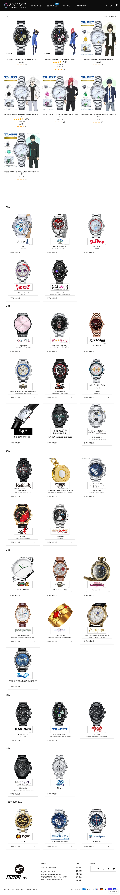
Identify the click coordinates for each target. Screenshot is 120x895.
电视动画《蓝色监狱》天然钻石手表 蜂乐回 (98, 59)
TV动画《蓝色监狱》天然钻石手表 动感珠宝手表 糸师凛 (21, 173)
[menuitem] (37, 5)
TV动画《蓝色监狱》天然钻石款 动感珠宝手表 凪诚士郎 (21, 115)
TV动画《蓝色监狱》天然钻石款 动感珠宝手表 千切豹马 (60, 115)
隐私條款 (79, 871)
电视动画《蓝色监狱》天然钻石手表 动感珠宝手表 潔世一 (98, 115)
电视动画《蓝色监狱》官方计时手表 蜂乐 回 (21, 59)
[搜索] (107, 5)
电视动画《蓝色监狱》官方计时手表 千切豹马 (60, 59)
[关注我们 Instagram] (103, 868)
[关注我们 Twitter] (98, 868)
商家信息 (79, 867)
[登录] (111, 5)
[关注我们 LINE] (113, 868)
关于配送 (79, 877)
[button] (113, 891)
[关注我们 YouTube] (108, 868)
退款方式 (79, 874)
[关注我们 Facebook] (93, 868)
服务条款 (79, 880)
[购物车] (115, 6)
